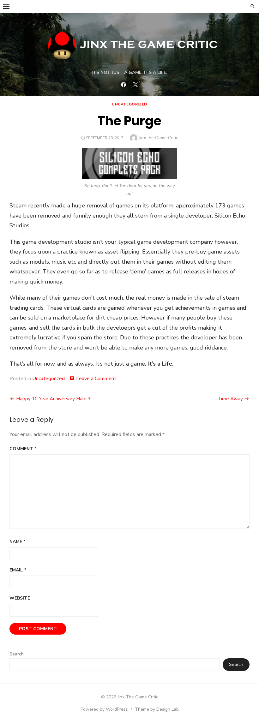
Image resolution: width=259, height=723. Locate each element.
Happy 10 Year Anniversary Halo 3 (53, 399)
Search (16, 654)
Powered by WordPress (104, 709)
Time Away (230, 399)
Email (17, 570)
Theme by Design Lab (157, 709)
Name (17, 542)
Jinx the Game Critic (158, 138)
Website (19, 598)
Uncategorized (129, 104)
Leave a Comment (96, 378)
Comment (23, 449)
